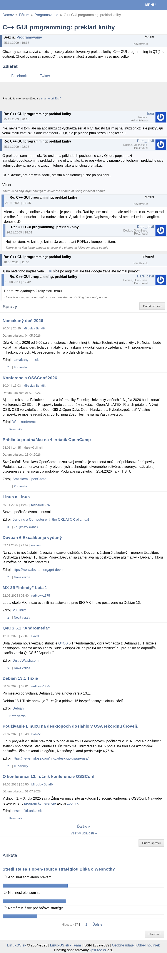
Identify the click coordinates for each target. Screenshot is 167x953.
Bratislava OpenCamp (29, 479)
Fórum (24, 15)
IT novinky (21, 766)
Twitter (45, 76)
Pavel (35, 636)
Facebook (19, 76)
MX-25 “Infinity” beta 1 (25, 587)
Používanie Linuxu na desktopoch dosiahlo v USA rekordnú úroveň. (70, 726)
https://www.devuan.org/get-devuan (39, 570)
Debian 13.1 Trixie (20, 678)
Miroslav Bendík (34, 328)
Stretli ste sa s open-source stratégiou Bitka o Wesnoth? (59, 869)
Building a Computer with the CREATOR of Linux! (50, 519)
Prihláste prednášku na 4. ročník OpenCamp (47, 439)
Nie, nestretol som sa (23, 892)
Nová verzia (22, 577)
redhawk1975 (40, 505)
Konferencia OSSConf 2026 (30, 378)
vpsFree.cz (98, 950)
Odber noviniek (148, 945)
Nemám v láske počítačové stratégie (35, 908)
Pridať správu (152, 306)
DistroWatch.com (25, 660)
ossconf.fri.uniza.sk (27, 811)
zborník (72, 803)
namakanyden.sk (25, 360)
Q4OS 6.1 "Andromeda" (26, 628)
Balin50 (36, 734)
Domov (8, 15)
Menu (150, 5)
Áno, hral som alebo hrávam (29, 877)
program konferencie (40, 803)
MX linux (19, 610)
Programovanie (46, 15)
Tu (50, 271)
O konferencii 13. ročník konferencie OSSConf (48, 776)
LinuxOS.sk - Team (65, 945)
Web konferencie (25, 422)
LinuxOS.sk (17, 5)
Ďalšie (82, 826)
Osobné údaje (123, 945)
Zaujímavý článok (26, 527)
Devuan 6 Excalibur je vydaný (32, 537)
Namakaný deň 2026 (23, 320)
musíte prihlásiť (51, 98)
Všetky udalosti (82, 833)
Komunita (20, 367)
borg (150, 113)
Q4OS (63, 643)
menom (36, 545)
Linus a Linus (16, 497)
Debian (18, 708)
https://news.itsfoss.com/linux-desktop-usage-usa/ (50, 758)
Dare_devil (145, 141)
